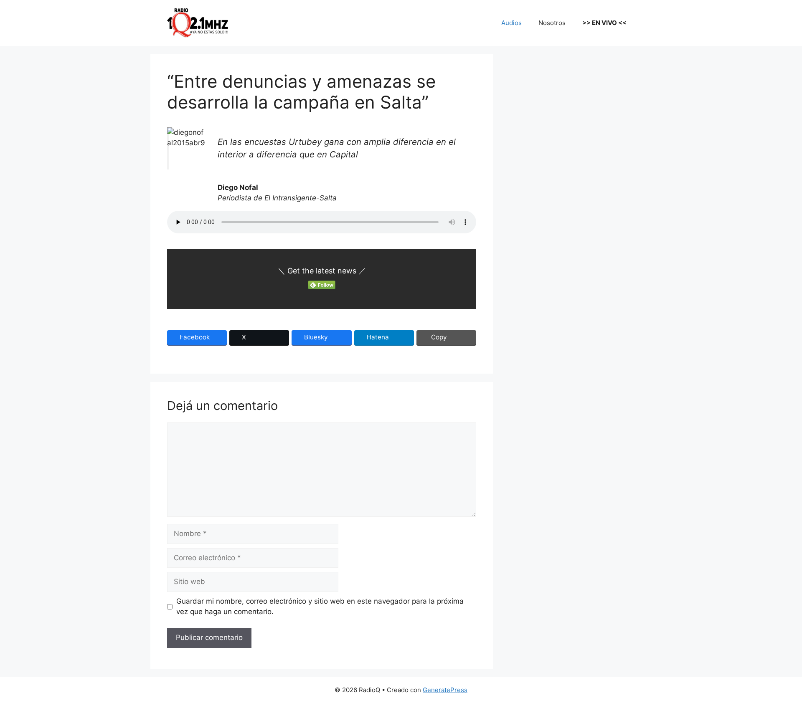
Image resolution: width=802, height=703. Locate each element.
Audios (511, 23)
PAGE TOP (777, 674)
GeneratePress (445, 690)
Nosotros (552, 23)
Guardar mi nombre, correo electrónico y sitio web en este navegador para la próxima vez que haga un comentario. (320, 606)
